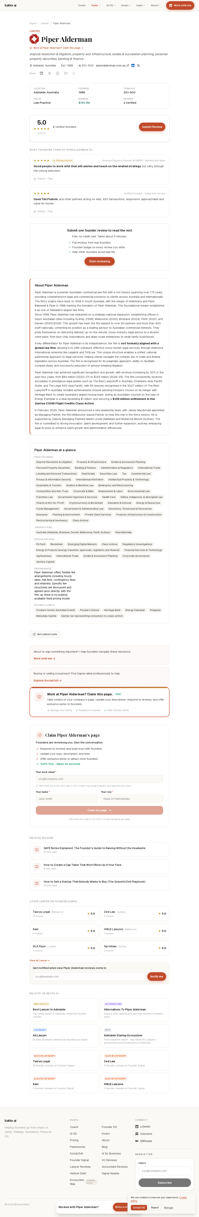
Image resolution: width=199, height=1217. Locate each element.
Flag (50, 178)
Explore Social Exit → (48, 680)
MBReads (146, 1141)
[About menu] (159, 5)
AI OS (109, 5)
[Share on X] (49, 73)
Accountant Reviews (115, 1166)
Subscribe (165, 1182)
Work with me (182, 5)
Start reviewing (99, 261)
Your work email (46, 772)
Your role (107, 792)
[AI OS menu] (115, 5)
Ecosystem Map (82, 1182)
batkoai (10, 5)
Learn (139, 5)
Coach (82, 5)
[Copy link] (74, 73)
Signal (33, 23)
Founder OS (109, 1127)
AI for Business (111, 1153)
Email (143, 1163)
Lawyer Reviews (80, 1166)
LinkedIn (145, 1126)
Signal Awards (110, 1173)
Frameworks (77, 1147)
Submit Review (152, 127)
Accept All (139, 1207)
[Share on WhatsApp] (57, 73)
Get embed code (47, 634)
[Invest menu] (130, 5)
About (154, 5)
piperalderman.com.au (111, 65)
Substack (146, 1134)
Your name (43, 792)
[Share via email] (65, 73)
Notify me (156, 976)
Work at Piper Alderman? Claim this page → (58, 47)
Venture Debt (78, 1173)
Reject (155, 1207)
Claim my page (97, 810)
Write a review (124, 1207)
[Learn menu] (144, 5)
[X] (138, 65)
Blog (104, 1147)
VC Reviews (109, 1160)
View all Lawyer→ (40, 960)
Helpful (41, 178)
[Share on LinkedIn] (41, 73)
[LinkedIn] (132, 65)
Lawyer (45, 23)
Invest (124, 5)
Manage (168, 1207)
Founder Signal (79, 1160)
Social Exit (76, 1153)
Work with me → (44, 658)
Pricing (74, 1140)
